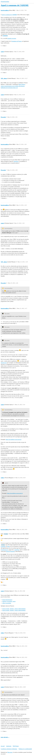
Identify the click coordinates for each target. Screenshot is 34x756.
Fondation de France (17, 41)
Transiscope (4, 362)
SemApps (16, 161)
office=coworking (6, 603)
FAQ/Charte (16, 746)
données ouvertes (11, 38)
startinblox (17, 549)
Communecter (4, 549)
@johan (3, 544)
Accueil (3, 746)
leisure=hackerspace (7, 599)
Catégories (8, 746)
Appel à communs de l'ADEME (15, 5)
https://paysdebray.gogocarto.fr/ (13, 439)
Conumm (3, 546)
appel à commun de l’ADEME (9, 14)
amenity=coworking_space (9, 601)
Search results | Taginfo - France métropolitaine (14, 608)
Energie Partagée (10, 551)
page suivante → (5, 737)
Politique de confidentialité (25, 748)
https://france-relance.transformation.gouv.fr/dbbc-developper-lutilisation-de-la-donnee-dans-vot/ (13, 86)
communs (5, 35)
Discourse (9, 752)
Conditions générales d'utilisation (9, 748)
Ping (8, 546)
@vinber (6, 533)
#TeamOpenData (5, 1)
